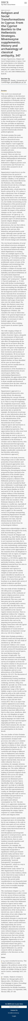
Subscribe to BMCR (14, 1006)
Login (14, 1016)
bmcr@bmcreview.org (13, 1013)
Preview (4, 90)
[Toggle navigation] (24, 3)
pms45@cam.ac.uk (18, 82)
